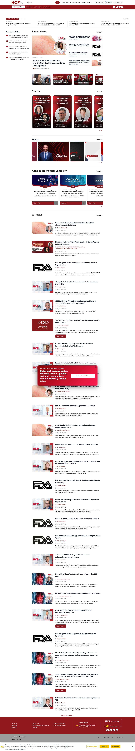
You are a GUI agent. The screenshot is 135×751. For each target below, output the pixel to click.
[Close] (132, 746)
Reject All (104, 746)
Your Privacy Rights (92, 746)
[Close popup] (96, 367)
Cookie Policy (23, 749)
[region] (67, 747)
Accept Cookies (115, 746)
